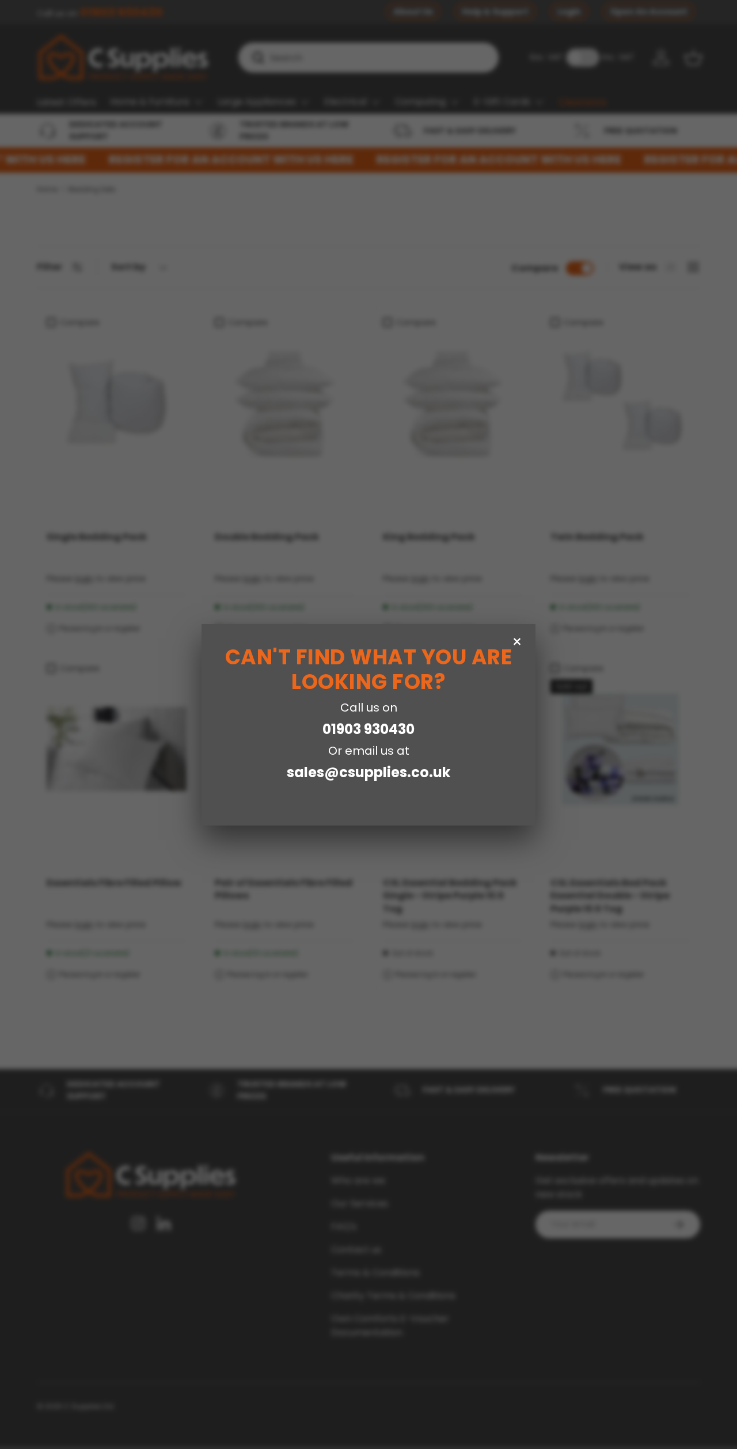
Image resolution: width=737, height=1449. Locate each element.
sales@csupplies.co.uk (368, 772)
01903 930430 (368, 729)
